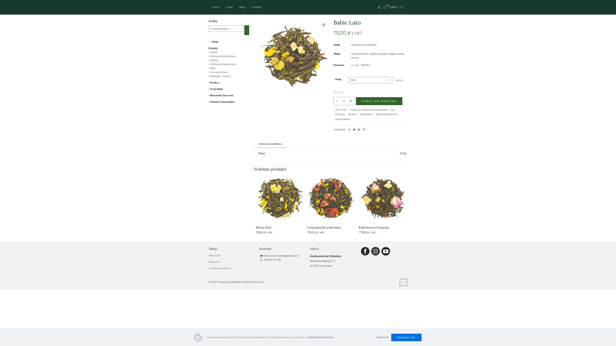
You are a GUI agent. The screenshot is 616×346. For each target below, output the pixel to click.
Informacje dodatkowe (270, 144)
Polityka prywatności (220, 268)
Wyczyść (399, 80)
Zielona (214, 60)
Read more (383, 337)
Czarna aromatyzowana (222, 56)
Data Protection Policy (321, 337)
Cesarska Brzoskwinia (324, 227)
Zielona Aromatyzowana (375, 109)
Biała (212, 68)
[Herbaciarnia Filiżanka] (308, 7)
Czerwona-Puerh (219, 72)
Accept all (406, 337)
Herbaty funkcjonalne (222, 101)
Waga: (338, 79)
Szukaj (213, 21)
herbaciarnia (366, 114)
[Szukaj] (246, 30)
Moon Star (264, 227)
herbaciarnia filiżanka (386, 114)
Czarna (214, 52)
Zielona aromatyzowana (223, 64)
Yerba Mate (216, 89)
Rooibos (214, 82)
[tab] (270, 144)
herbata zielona (342, 119)
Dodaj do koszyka (379, 101)
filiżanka (352, 114)
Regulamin (214, 261)
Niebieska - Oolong (220, 76)
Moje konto (215, 255)
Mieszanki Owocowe (221, 95)
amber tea (340, 114)
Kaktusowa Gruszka (374, 227)
